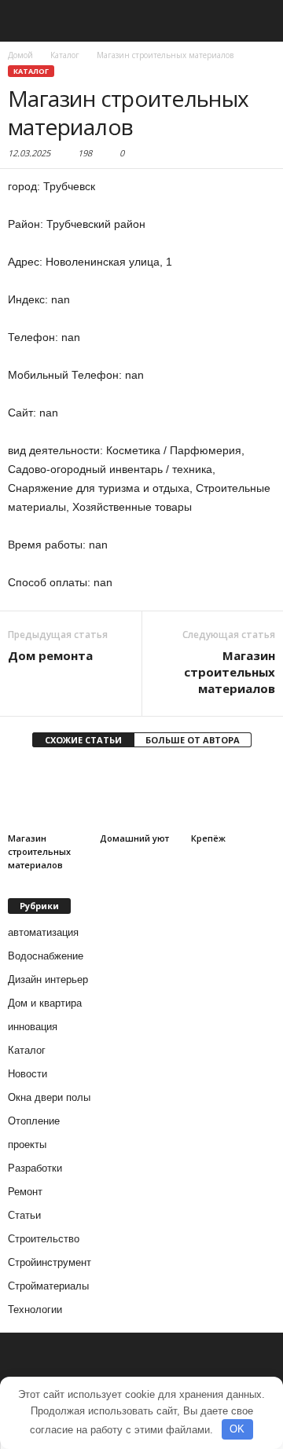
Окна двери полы (49, 1097)
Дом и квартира (45, 1003)
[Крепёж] (233, 795)
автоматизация (43, 932)
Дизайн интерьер (48, 979)
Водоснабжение (45, 956)
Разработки (35, 1168)
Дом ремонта (50, 655)
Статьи (24, 1215)
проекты (27, 1144)
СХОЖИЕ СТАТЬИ (83, 740)
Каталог (31, 71)
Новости (27, 1074)
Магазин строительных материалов (229, 671)
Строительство (43, 1239)
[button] (258, 21)
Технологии (35, 1309)
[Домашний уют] (142, 795)
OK (237, 1429)
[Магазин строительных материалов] (50, 795)
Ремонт (25, 1192)
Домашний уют (134, 838)
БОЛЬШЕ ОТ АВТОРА (192, 740)
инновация (32, 1027)
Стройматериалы (48, 1286)
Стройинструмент (49, 1262)
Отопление (34, 1121)
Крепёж (208, 838)
